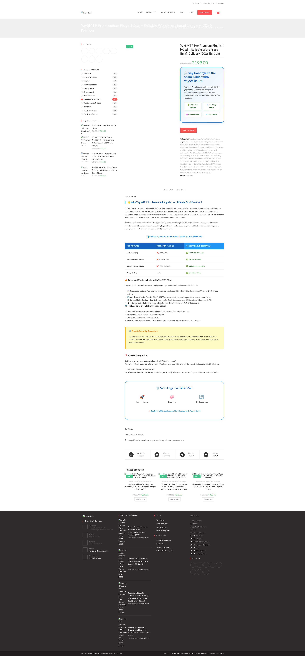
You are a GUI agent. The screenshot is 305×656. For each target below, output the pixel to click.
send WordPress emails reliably (209, 156)
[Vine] (84, 59)
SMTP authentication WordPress (191, 158)
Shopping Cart (208, 3)
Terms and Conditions (186, 653)
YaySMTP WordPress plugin (201, 172)
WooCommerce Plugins (197, 139)
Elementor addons (90, 85)
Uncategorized (89, 92)
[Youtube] (92, 59)
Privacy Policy (199, 653)
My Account (196, 3)
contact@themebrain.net (98, 551)
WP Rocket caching (191, 303)
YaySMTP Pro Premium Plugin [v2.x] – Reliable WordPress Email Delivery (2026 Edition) (193, 27)
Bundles (86, 81)
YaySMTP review (207, 170)
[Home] (154, 27)
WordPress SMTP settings (211, 164)
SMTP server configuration (189, 161)
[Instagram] (99, 51)
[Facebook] (92, 51)
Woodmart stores (145, 229)
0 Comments (145, 537)
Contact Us (160, 544)
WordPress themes (90, 114)
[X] (84, 51)
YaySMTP (205, 167)
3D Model (87, 74)
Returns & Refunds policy (165, 551)
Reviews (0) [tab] (181, 190)
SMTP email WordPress (212, 158)
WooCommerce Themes (92, 103)
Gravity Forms (213, 291)
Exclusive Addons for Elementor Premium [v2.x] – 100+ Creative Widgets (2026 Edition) (140, 486)
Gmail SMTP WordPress (197, 150)
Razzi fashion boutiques (163, 229)
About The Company (163, 540)
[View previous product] (218, 45)
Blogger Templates (90, 77)
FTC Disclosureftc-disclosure (214, 653)
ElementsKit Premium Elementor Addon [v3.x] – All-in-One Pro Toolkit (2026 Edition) (208, 486)
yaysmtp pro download (192, 170)
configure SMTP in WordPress (199, 144)
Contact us (220, 3)
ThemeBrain (190, 175)
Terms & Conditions (163, 547)
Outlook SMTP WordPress (207, 153)
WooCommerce (89, 96)
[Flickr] (113, 51)
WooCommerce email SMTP (209, 161)
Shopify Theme (89, 88)
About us (166, 653)
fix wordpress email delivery (203, 147)
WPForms (201, 291)
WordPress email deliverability (191, 164)
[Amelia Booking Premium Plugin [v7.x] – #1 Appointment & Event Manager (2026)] (123, 532)
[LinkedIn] (212, 565)
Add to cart (188, 130)
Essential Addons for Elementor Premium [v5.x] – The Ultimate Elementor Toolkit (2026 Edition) (174, 486)
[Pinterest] (106, 51)
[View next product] (222, 45)
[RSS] (99, 59)
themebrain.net (95, 558)
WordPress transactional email (191, 167)
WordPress (88, 107)
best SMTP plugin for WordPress (195, 142)
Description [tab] (169, 190)
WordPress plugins (213, 139)
